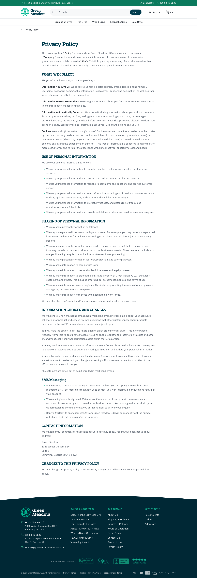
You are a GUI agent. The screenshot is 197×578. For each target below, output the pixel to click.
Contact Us (114, 537)
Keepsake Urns (118, 22)
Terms (73, 573)
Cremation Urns (63, 22)
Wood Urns (98, 22)
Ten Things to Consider (83, 524)
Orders (148, 519)
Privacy (66, 573)
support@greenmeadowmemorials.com (44, 547)
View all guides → (80, 542)
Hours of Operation (118, 528)
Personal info (152, 514)
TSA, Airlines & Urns (82, 537)
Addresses (150, 524)
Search (135, 12)
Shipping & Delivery (118, 519)
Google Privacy (110, 573)
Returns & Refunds (118, 524)
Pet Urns (82, 22)
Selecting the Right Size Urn (86, 514)
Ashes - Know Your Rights (85, 528)
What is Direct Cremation (84, 533)
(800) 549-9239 (33, 535)
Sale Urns (137, 22)
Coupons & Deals (80, 519)
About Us (113, 514)
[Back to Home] (22, 29)
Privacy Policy (115, 546)
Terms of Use (115, 542)
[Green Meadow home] (33, 12)
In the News (114, 533)
